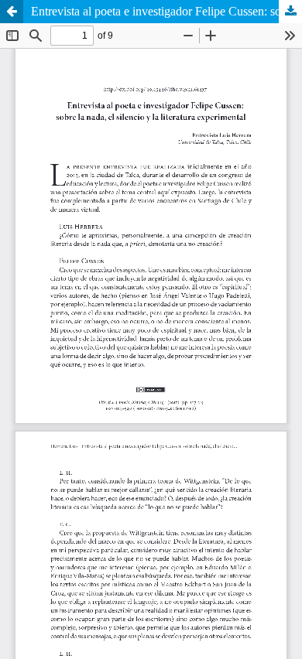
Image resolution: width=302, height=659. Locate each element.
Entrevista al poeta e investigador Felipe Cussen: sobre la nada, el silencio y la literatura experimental (166, 11)
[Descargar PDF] (290, 11)
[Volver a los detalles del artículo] (11, 11)
